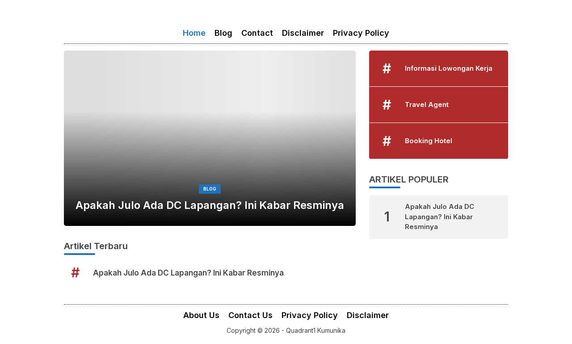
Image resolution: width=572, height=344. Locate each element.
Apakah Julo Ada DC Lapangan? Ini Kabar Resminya (210, 205)
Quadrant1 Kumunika (315, 330)
